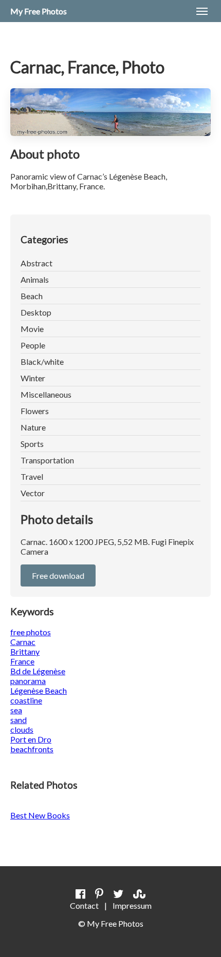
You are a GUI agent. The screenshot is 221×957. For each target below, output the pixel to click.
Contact (84, 905)
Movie (32, 329)
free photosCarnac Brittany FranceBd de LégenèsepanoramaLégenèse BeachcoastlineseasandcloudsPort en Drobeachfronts (38, 690)
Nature (33, 427)
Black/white (42, 361)
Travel (32, 476)
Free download (58, 575)
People (33, 345)
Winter (33, 378)
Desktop (36, 312)
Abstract (36, 263)
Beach (32, 296)
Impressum (132, 905)
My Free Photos (38, 11)
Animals (35, 279)
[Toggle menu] (202, 11)
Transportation (47, 460)
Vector (33, 493)
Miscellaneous (46, 394)
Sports (32, 443)
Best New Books (40, 815)
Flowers (35, 411)
